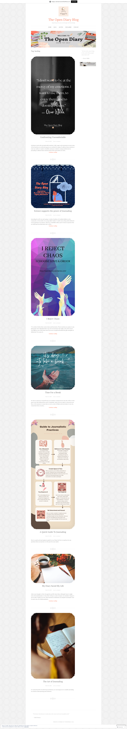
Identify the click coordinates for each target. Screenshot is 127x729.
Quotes (61, 27)
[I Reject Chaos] (53, 277)
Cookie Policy (26, 726)
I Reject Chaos (52, 318)
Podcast (76, 27)
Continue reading (44, 152)
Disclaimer (68, 27)
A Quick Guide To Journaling (53, 532)
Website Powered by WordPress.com (63, 722)
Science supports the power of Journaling (53, 211)
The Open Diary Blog (63, 19)
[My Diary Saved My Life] (53, 568)
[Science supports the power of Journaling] (53, 186)
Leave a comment (56, 141)
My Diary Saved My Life (53, 586)
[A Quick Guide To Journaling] (53, 474)
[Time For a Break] (53, 368)
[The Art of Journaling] (53, 646)
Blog (55, 27)
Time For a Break (53, 392)
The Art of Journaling (53, 681)
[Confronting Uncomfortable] (53, 95)
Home (49, 27)
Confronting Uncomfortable (53, 137)
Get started (74, 1)
